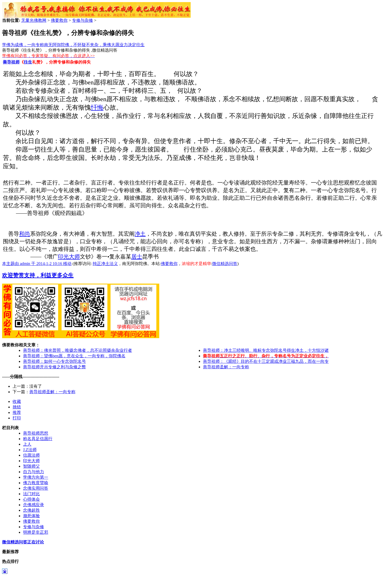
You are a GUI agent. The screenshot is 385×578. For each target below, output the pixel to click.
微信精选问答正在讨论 (23, 542)
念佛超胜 (31, 510)
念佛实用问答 (35, 488)
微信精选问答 (224, 263)
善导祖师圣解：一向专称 (226, 367)
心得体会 (31, 499)
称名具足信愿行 (37, 438)
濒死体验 (31, 516)
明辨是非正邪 (35, 532)
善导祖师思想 (35, 433)
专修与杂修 (82, 20)
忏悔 (97, 107)
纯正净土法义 (105, 263)
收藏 (17, 401)
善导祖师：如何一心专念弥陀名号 (54, 361)
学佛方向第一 (35, 477)
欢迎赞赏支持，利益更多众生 (38, 275)
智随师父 (31, 466)
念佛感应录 (33, 505)
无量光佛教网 (33, 20)
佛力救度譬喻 (35, 482)
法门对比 (31, 493)
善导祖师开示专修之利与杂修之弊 (54, 367)
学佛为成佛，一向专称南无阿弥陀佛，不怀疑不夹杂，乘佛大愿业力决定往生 (73, 44)
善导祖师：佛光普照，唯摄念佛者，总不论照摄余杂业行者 (77, 350)
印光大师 (69, 256)
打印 (17, 418)
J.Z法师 (30, 449)
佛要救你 (59, 20)
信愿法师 (31, 455)
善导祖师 (11, 62)
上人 (27, 444)
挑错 (17, 407)
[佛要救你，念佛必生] (96, 16)
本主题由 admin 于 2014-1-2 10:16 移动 (37, 263)
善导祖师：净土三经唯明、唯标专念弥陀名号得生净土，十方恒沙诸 (266, 350)
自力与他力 (33, 471)
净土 (140, 234)
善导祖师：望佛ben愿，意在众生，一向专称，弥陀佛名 (74, 356)
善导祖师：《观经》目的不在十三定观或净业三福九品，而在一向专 (266, 361)
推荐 (17, 412)
